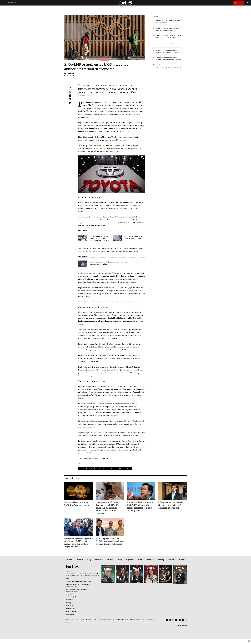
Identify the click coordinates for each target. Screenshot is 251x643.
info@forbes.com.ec (93, 575)
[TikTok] (186, 620)
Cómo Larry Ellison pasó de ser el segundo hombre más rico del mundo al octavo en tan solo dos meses (168, 36)
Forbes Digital (69, 73)
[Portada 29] (137, 574)
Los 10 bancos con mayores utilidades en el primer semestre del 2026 (168, 66)
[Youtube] (176, 620)
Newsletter (181, 560)
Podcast (80, 560)
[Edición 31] (108, 574)
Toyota (128, 468)
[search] (248, 2)
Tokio (120, 468)
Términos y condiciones (71, 619)
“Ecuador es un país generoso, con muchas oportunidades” (167, 44)
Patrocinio (111, 468)
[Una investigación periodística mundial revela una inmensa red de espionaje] (82, 264)
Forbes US (97, 458)
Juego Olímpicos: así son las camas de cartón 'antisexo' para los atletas (99, 239)
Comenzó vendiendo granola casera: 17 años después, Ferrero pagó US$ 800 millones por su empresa (168, 59)
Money (119, 560)
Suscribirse (238, 3)
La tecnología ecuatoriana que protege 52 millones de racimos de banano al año (168, 51)
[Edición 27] (165, 574)
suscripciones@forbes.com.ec (73, 597)
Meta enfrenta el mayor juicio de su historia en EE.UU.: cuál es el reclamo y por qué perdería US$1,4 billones (78, 543)
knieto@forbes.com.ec (71, 586)
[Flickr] (183, 620)
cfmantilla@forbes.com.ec (84, 581)
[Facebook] (69, 96)
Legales (82, 619)
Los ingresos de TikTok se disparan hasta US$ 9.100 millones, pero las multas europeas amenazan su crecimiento (107, 507)
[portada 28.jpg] (151, 574)
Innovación (99, 560)
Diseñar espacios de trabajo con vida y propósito (168, 22)
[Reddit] (69, 99)
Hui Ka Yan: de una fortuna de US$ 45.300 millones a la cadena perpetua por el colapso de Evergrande (141, 506)
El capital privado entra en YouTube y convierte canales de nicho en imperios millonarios (109, 541)
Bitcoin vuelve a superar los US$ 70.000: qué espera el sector (78, 503)
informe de (136, 409)
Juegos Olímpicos (86, 468)
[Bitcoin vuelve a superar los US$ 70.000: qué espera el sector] (78, 491)
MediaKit (88, 619)
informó (105, 338)
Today (89, 560)
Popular (155, 16)
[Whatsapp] (69, 88)
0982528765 (69, 605)
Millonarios (150, 560)
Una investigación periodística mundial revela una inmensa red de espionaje (108, 263)
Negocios (129, 560)
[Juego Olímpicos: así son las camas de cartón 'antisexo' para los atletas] (82, 238)
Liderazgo (110, 560)
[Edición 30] (122, 574)
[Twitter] (69, 92)
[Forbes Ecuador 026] (180, 574)
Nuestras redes (123, 619)
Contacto (95, 619)
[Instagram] (173, 620)
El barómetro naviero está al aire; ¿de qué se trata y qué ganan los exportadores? (170, 505)
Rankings (161, 560)
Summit (171, 560)
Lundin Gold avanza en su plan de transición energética (169, 29)
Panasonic (100, 468)
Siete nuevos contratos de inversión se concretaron (134, 237)
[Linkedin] (69, 103)
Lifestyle (140, 560)
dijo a (87, 370)
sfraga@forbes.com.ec (71, 591)
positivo (115, 350)
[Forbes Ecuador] (125, 2)
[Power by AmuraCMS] (182, 625)
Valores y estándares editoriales (109, 619)
